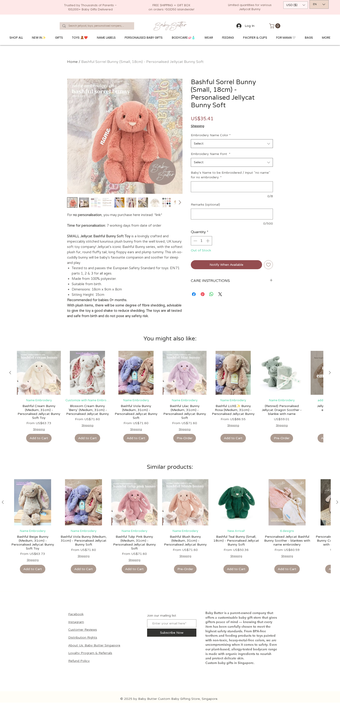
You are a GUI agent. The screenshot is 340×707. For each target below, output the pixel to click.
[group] (170, 397)
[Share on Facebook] (194, 294)
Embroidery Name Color (211, 135)
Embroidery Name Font (210, 154)
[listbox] (295, 5)
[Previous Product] (10, 372)
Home (72, 61)
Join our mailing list (161, 615)
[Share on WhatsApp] (211, 294)
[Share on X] (220, 294)
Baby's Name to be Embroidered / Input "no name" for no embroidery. (230, 175)
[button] (295, 5)
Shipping (197, 126)
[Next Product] (330, 372)
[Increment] (208, 240)
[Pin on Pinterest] (202, 294)
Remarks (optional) (205, 205)
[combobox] (232, 143)
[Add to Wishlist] (268, 264)
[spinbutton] (201, 240)
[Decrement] (195, 240)
